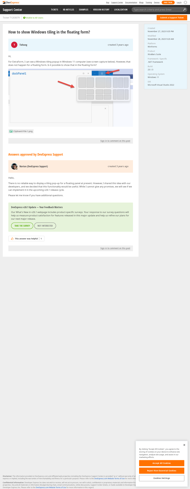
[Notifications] (185, 2)
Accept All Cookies (162, 463)
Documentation (131, 2)
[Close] (184, 445)
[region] (162, 464)
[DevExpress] (11, 3)
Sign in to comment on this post (115, 140)
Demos (157, 2)
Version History (101, 9)
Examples (83, 9)
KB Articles (68, 9)
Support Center (117, 2)
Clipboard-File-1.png (23, 131)
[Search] (184, 9)
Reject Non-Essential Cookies (161, 470)
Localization (120, 9)
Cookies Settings (161, 478)
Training (149, 2)
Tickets (54, 9)
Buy (107, 2)
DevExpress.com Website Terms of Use (109, 478)
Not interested (45, 225)
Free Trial (168, 2)
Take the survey (22, 225)
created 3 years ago (118, 44)
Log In (179, 2)
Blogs (141, 2)
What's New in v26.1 (26, 212)
